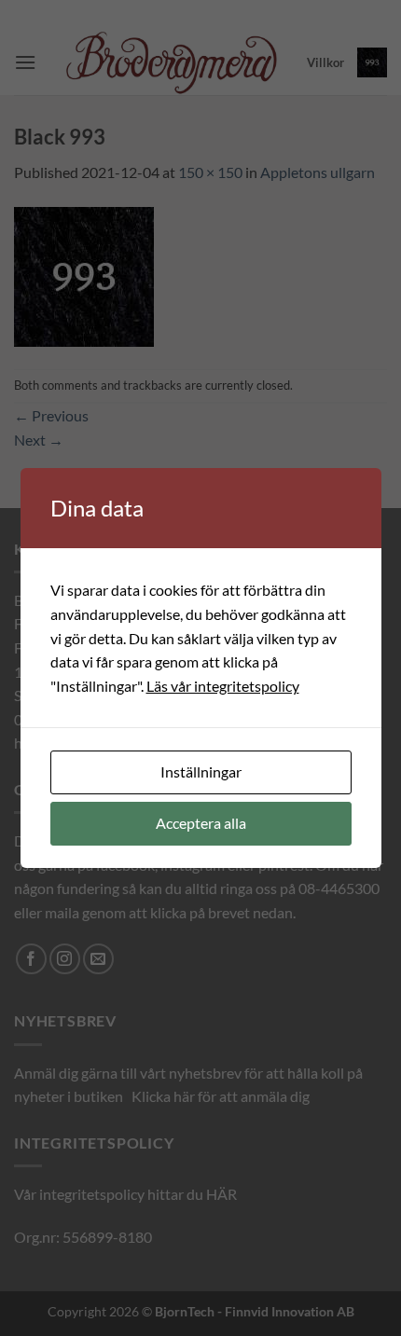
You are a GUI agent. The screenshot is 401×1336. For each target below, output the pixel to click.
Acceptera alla (201, 823)
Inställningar (201, 771)
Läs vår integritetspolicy (222, 686)
